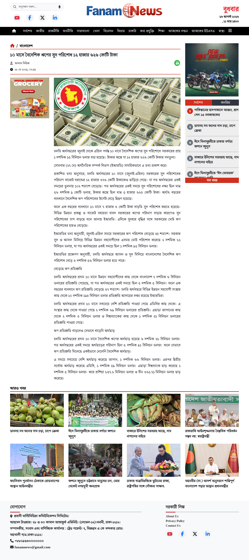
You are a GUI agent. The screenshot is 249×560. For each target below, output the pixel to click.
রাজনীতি (53, 31)
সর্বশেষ (27, 31)
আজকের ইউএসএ (203, 31)
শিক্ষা (161, 31)
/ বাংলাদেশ (24, 46)
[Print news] (177, 63)
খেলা (96, 31)
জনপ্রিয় (225, 102)
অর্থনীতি (68, 31)
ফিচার (121, 31)
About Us (172, 516)
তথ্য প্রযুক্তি (147, 31)
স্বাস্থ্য (221, 31)
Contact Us (173, 526)
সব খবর (212, 180)
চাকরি (132, 31)
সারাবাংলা (83, 31)
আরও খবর (18, 388)
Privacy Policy (175, 521)
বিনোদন (108, 31)
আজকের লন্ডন (178, 31)
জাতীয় (40, 31)
